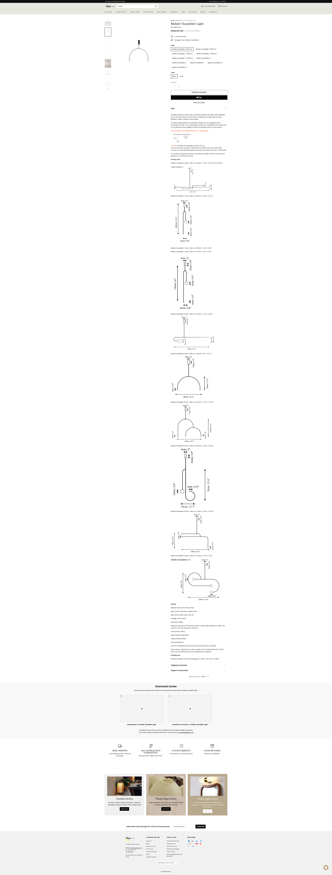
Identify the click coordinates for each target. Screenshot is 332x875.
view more (124, 809)
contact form (129, 851)
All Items (108, 12)
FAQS (183, 12)
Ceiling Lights (121, 12)
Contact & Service (151, 851)
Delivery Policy (171, 844)
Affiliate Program (151, 857)
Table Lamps (135, 12)
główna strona (175, 20)
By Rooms (193, 12)
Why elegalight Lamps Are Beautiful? (174, 855)
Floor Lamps (149, 12)
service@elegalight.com (185, 732)
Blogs (202, 12)
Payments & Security (173, 841)
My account (149, 849)
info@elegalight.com (136, 848)
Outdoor (173, 12)
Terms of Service (172, 846)
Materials (213, 12)
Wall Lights (161, 12)
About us (148, 841)
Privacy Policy (171, 851)
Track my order (150, 846)
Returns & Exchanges (173, 849)
